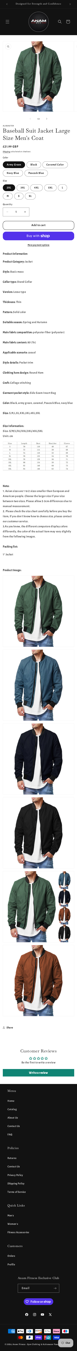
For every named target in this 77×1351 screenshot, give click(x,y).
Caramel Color (55, 164)
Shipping (6, 151)
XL (30, 196)
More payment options (39, 244)
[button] (7, 22)
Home (10, 1100)
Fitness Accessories (18, 1232)
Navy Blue (13, 173)
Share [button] (10, 1027)
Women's (12, 1224)
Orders (11, 1256)
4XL (36, 187)
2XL (9, 187)
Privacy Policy (15, 1175)
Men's (10, 1215)
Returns (11, 1158)
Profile (11, 1264)
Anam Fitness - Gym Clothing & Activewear (33, 1344)
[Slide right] (47, 119)
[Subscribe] (55, 1288)
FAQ (10, 1134)
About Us (12, 1117)
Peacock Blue (36, 173)
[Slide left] (30, 119)
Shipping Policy (16, 1183)
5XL (50, 187)
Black (33, 164)
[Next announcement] (70, 4)
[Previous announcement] (7, 4)
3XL (23, 187)
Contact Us (13, 1126)
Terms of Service (16, 1192)
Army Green (14, 164)
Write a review (38, 1073)
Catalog (12, 1109)
